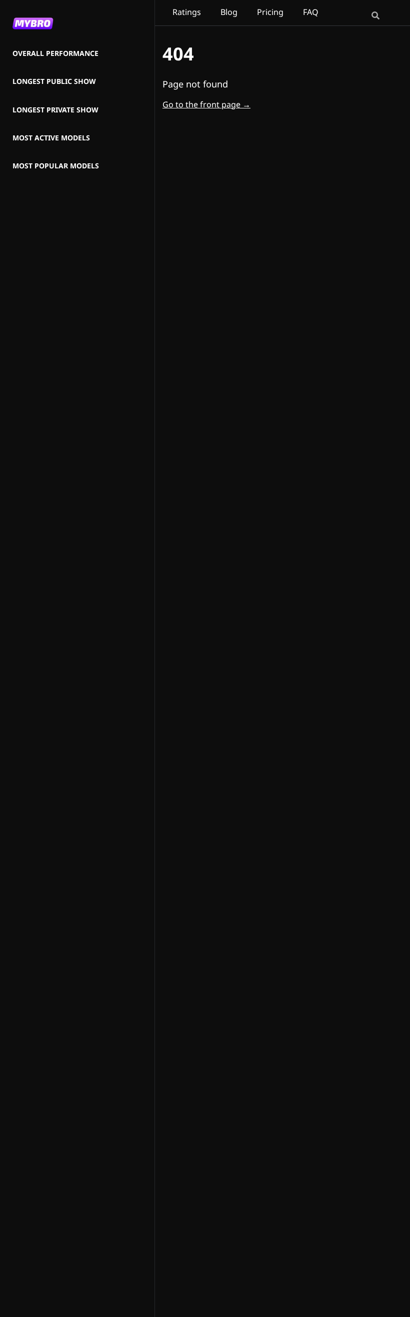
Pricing (270, 11)
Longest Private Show (55, 110)
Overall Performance (55, 53)
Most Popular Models (55, 166)
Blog (229, 11)
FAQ (310, 11)
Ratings (186, 11)
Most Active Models (51, 138)
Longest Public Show (54, 81)
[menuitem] (56, 54)
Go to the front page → (206, 104)
